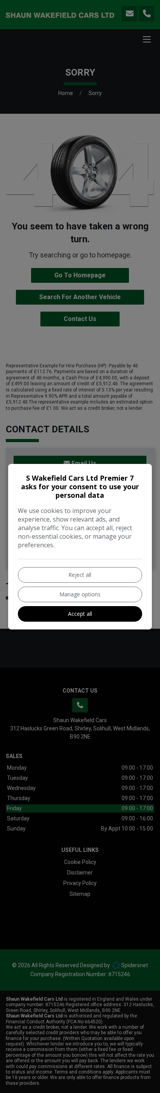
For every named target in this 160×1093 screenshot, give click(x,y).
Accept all (80, 613)
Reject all (79, 574)
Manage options (80, 594)
